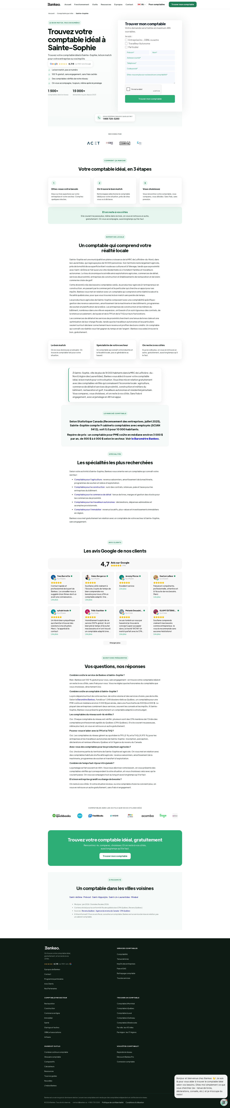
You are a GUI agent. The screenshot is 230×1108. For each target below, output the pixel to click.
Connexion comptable (126, 1062)
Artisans (47, 1037)
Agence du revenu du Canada (107, 911)
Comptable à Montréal (126, 1003)
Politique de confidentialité (113, 1102)
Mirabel (134, 897)
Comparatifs (49, 1062)
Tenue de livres (123, 959)
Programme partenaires (53, 979)
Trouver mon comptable (182, 4)
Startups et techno (51, 1027)
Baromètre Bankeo (86, 699)
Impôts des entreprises (126, 964)
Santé (46, 1023)
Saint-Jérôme (75, 897)
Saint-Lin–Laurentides (119, 897)
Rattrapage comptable (126, 973)
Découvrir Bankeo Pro (125, 1057)
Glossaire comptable (52, 1057)
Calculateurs (49, 1066)
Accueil (68, 4)
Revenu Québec (88, 911)
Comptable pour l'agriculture (88, 479)
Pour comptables (157, 4)
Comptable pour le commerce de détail (92, 494)
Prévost (87, 897)
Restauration (49, 1003)
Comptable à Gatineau (126, 1018)
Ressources (106, 4)
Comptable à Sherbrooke (127, 1023)
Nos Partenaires (50, 988)
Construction (49, 1008)
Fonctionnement (81, 4)
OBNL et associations (52, 1032)
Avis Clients (49, 984)
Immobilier (48, 1018)
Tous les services (123, 978)
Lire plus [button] (54, 599)
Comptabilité (122, 954)
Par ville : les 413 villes (125, 1027)
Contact (129, 4)
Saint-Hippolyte (100, 897)
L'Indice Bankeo (50, 1085)
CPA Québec (125, 911)
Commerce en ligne (52, 1013)
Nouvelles (48, 1081)
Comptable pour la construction (89, 487)
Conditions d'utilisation (135, 1102)
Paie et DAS (121, 968)
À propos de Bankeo (52, 969)
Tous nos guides (50, 1076)
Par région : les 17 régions (126, 1032)
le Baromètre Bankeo (145, 438)
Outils (95, 4)
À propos (118, 4)
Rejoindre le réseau (124, 1052)
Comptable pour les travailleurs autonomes (94, 502)
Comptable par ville (65, 13)
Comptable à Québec (125, 1008)
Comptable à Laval (124, 1013)
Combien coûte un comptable (56, 1052)
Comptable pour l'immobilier (87, 509)
